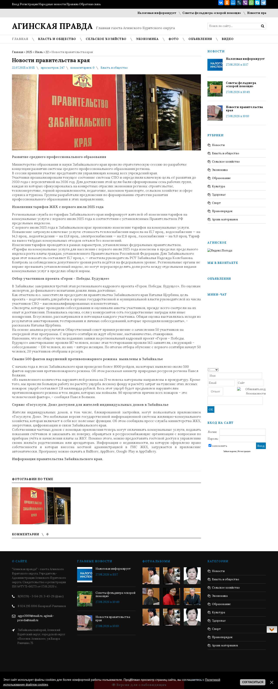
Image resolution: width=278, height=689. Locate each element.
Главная (17, 52)
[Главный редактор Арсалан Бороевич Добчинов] (192, 596)
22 (47, 52)
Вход (15, 4)
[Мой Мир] (233, 2)
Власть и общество (114, 68)
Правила (72, 4)
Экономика (220, 170)
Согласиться (252, 682)
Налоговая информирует (145, 13)
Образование (221, 178)
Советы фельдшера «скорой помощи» (200, 13)
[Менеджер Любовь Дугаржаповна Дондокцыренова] (171, 575)
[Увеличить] (41, 505)
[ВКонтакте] (220, 2)
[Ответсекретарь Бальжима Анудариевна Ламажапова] (171, 596)
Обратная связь (90, 4)
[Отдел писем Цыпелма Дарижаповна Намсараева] (192, 575)
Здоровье (219, 194)
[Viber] (245, 2)
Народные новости (52, 4)
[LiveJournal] (239, 2)
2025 (29, 52)
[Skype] (257, 2)
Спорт (216, 203)
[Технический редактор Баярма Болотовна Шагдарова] (151, 575)
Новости (218, 145)
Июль (39, 52)
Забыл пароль (229, 451)
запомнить (219, 446)
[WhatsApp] (251, 2)
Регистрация (29, 4)
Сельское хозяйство (226, 161)
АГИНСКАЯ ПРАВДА (52, 26)
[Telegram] (263, 2)
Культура (218, 186)
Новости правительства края (244, 108)
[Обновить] (264, 369)
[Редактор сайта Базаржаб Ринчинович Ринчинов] (151, 596)
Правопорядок (222, 211)
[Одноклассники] (227, 2)
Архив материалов (225, 219)
